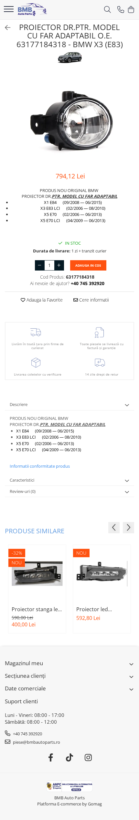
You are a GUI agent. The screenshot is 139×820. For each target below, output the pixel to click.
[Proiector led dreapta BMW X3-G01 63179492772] (101, 573)
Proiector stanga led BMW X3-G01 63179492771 (36, 609)
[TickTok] (69, 757)
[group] (69, 118)
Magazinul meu (24, 663)
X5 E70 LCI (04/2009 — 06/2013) (72, 220)
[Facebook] (51, 757)
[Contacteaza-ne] (120, 10)
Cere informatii (93, 300)
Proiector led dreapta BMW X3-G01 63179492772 (97, 609)
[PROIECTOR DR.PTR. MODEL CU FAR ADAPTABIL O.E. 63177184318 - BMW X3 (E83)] (69, 118)
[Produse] (8, 9)
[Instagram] (88, 757)
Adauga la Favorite (44, 300)
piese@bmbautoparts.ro (36, 742)
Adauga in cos (88, 265)
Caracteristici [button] (22, 480)
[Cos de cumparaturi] (130, 10)
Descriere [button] (18, 404)
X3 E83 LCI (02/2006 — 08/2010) (72, 208)
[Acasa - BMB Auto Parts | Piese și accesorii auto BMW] (32, 9)
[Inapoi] (5, 27)
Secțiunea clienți (25, 675)
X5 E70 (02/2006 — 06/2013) (73, 214)
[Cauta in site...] (107, 10)
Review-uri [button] (23, 491)
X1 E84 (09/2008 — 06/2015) (73, 202)
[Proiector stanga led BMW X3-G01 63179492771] (37, 573)
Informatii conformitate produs (40, 466)
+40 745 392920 (27, 734)
